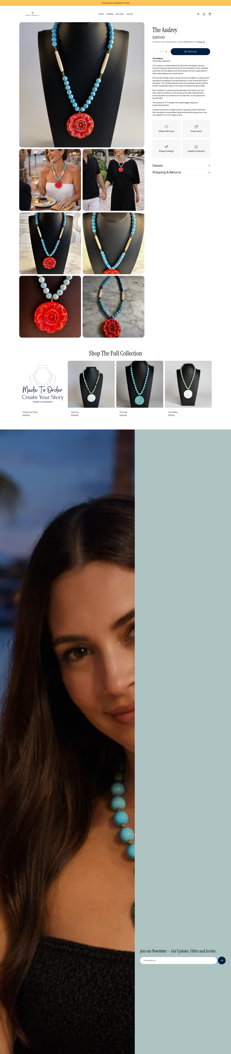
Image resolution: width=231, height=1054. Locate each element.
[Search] (198, 14)
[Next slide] (111, 384)
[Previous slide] (72, 384)
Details (157, 166)
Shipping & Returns (166, 172)
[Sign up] (222, 960)
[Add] (62, 403)
